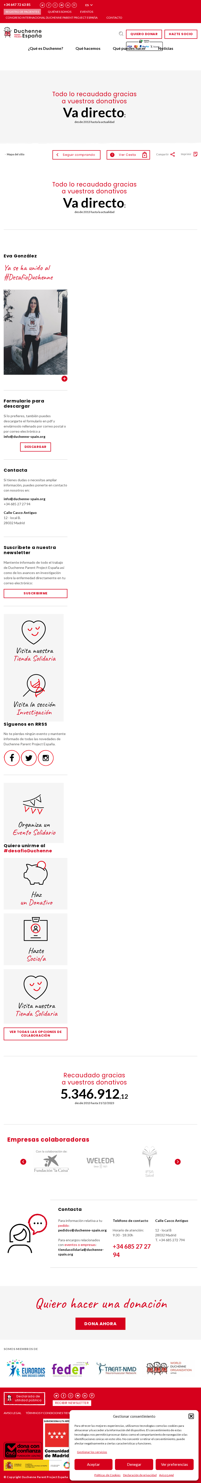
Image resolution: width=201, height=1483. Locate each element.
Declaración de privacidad (140, 1475)
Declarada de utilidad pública (28, 1398)
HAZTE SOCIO (181, 34)
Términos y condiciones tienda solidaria (57, 1413)
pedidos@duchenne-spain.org (82, 1230)
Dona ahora (100, 1324)
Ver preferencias (174, 1464)
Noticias (165, 48)
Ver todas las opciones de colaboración (36, 1033)
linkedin (68, 5)
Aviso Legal (166, 1475)
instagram (55, 5)
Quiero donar (144, 34)
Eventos (86, 11)
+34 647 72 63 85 (17, 4)
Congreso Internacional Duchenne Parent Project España (52, 17)
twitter (42, 5)
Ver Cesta (124, 154)
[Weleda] (51, 1162)
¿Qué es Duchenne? (45, 48)
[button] (191, 1416)
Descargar (36, 446)
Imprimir (186, 154)
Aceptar (93, 1464)
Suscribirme (36, 593)
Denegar (134, 1464)
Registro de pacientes (22, 11)
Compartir (162, 154)
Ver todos (64, 379)
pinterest (74, 5)
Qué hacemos (87, 48)
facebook (48, 5)
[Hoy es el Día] (149, 1161)
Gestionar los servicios (92, 1452)
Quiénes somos (59, 11)
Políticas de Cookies (107, 1475)
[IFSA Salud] (100, 1162)
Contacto (114, 17)
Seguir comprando (79, 154)
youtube (61, 5)
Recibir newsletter (72, 1403)
